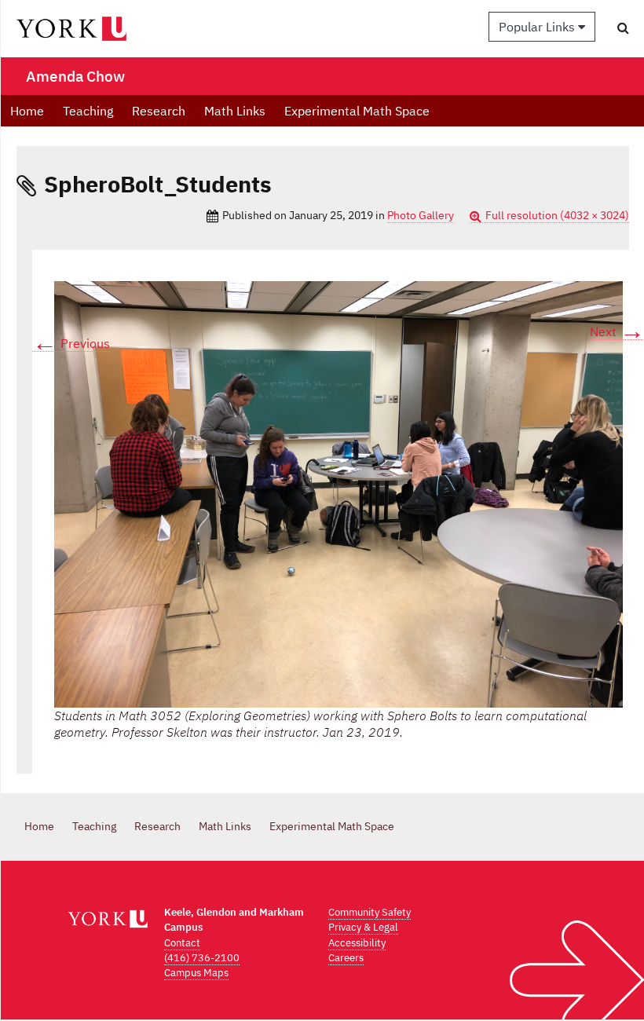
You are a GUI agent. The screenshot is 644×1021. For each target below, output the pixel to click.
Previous (71, 343)
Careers (346, 957)
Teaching (88, 111)
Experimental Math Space (357, 111)
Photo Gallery (420, 215)
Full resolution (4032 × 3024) (557, 215)
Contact (182, 943)
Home (27, 111)
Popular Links (538, 27)
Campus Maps (196, 972)
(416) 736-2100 (202, 957)
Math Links (234, 111)
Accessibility (357, 943)
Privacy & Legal (363, 927)
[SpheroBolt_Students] (338, 493)
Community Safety (369, 912)
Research (158, 111)
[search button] (623, 27)
